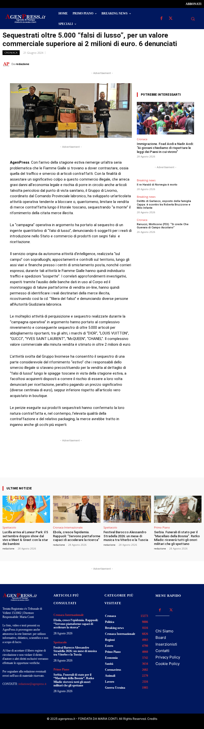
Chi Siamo (164, 631)
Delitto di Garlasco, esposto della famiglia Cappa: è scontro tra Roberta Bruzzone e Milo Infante (164, 204)
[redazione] (6, 64)
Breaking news (146, 180)
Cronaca (11, 52)
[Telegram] (197, 64)
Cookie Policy (167, 663)
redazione (22, 64)
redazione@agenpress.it (32, 684)
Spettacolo (9, 527)
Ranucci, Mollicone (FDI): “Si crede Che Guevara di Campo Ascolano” (163, 226)
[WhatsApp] (174, 64)
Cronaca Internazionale (68, 527)
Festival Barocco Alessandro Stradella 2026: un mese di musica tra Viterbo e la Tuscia (125, 536)
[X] (170, 18)
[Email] (185, 64)
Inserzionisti (166, 644)
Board (160, 637)
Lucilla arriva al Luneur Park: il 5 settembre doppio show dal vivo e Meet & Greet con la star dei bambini (25, 538)
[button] (193, 18)
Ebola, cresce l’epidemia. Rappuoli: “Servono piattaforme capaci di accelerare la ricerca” (76, 536)
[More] (115, 463)
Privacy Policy (167, 657)
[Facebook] (161, 18)
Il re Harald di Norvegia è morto (157, 184)
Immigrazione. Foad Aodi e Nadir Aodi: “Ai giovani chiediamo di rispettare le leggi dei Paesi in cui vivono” (165, 147)
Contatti (162, 650)
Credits (152, 719)
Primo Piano (162, 527)
